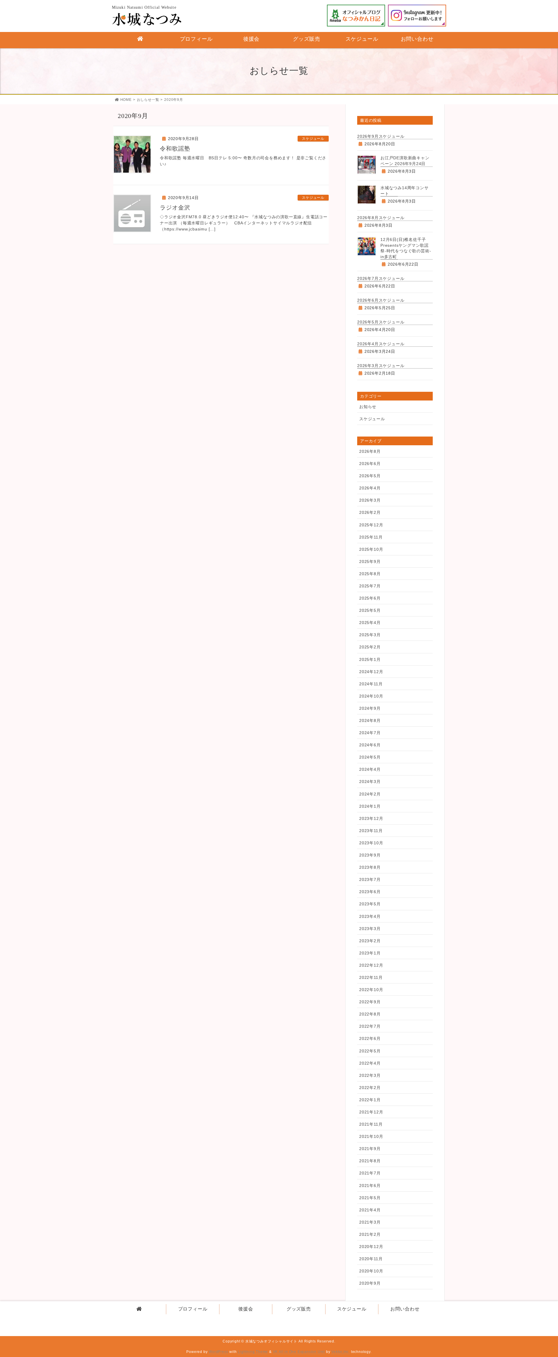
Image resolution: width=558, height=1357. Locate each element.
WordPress (218, 1352)
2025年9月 (370, 561)
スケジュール (313, 139)
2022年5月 (370, 1051)
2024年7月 (370, 732)
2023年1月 (370, 953)
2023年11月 (370, 830)
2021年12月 (371, 1112)
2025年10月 (371, 549)
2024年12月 (371, 671)
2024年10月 (371, 696)
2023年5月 (370, 904)
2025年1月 (370, 659)
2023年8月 (370, 867)
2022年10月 (371, 989)
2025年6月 (370, 598)
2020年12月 (371, 1246)
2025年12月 (371, 525)
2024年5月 (370, 757)
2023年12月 (371, 818)
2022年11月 (370, 977)
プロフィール (193, 1308)
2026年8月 (370, 451)
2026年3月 (370, 500)
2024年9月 (370, 708)
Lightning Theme (253, 1352)
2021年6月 (370, 1185)
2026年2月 (370, 512)
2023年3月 (370, 928)
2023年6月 (370, 891)
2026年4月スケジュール (380, 344)
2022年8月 (370, 1014)
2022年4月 (370, 1063)
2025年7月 (370, 586)
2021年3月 (370, 1222)
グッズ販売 (299, 1308)
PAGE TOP (540, 1309)
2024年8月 (370, 720)
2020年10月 (371, 1271)
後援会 (245, 1308)
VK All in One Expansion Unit (299, 1352)
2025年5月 (370, 610)
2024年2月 (370, 794)
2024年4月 (370, 769)
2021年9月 (370, 1148)
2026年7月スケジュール (380, 278)
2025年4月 (370, 622)
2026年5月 (370, 475)
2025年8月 (370, 573)
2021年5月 (370, 1197)
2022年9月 (370, 1002)
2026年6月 (370, 463)
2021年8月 (370, 1160)
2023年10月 (371, 843)
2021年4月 (370, 1210)
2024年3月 (370, 781)
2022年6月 (370, 1038)
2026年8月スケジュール (380, 217)
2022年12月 (371, 965)
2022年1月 (370, 1099)
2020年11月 (370, 1258)
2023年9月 (370, 855)
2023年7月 (370, 879)
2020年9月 (370, 1283)
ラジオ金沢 (175, 207)
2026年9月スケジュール (380, 136)
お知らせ (367, 406)
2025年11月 (370, 537)
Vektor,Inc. (340, 1352)
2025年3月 (370, 634)
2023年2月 (370, 940)
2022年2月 (370, 1087)
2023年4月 (370, 916)
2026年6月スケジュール (380, 300)
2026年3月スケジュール (380, 365)
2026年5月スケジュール (380, 322)
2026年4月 (370, 488)
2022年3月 (370, 1075)
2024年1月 (370, 806)
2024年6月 (370, 745)
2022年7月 (370, 1026)
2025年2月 (370, 647)
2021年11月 (370, 1124)
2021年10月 (371, 1136)
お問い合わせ (405, 1308)
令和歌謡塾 (175, 148)
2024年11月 (370, 684)
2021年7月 (370, 1173)
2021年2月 (370, 1234)
